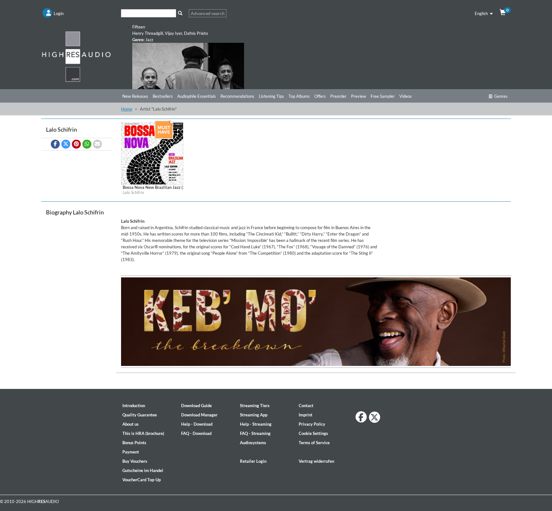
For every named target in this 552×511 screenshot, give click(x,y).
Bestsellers (163, 96)
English (482, 13)
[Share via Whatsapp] (86, 144)
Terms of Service (314, 442)
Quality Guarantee (139, 414)
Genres (501, 96)
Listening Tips (271, 96)
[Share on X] (65, 144)
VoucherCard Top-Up (141, 479)
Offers (320, 96)
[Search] (180, 13)
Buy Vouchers (134, 461)
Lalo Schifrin (133, 192)
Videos (405, 96)
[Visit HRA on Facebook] (361, 416)
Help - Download (196, 424)
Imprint (305, 414)
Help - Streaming (256, 424)
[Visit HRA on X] (374, 417)
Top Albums (299, 96)
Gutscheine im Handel (142, 470)
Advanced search (208, 13)
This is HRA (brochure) (143, 433)
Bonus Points (134, 442)
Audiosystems (253, 442)
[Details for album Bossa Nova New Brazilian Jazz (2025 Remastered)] (152, 153)
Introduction (133, 405)
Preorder (338, 96)
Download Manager (199, 414)
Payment (130, 451)
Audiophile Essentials (196, 96)
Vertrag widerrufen (316, 461)
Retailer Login (253, 461)
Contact (306, 405)
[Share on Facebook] (55, 144)
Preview (358, 96)
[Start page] (76, 56)
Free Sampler (383, 96)
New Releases (135, 96)
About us (130, 424)
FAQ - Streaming (255, 433)
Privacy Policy (312, 424)
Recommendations (237, 96)
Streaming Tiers (255, 405)
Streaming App (253, 414)
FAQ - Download (196, 433)
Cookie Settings (313, 433)
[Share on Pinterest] (76, 144)
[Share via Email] (97, 144)
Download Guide (196, 405)
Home (126, 109)
